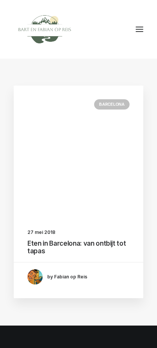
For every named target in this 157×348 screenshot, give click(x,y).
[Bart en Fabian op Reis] (45, 29)
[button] (139, 29)
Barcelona (112, 104)
